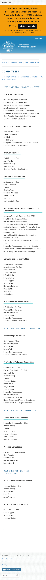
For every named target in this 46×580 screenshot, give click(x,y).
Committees (34, 63)
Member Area (39, 39)
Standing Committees (10, 77)
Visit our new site (27, 26)
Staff (26, 63)
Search (17, 575)
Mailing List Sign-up (13, 569)
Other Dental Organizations (11, 559)
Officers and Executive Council (12, 63)
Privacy (4, 565)
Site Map (5, 562)
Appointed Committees (30, 77)
